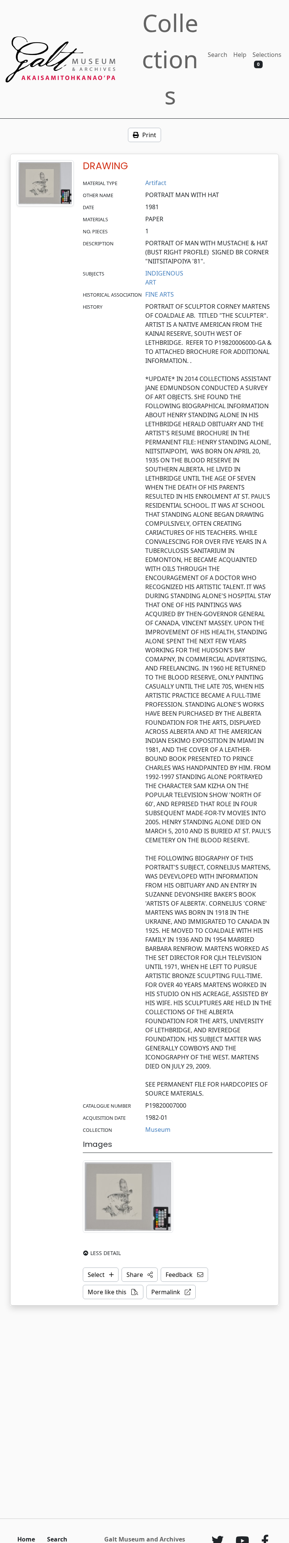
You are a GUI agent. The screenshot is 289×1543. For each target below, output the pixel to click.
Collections (170, 59)
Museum (157, 1129)
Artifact (155, 183)
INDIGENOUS (164, 273)
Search (217, 55)
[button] (140, 1274)
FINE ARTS (159, 294)
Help (239, 55)
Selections (266, 59)
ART (150, 282)
